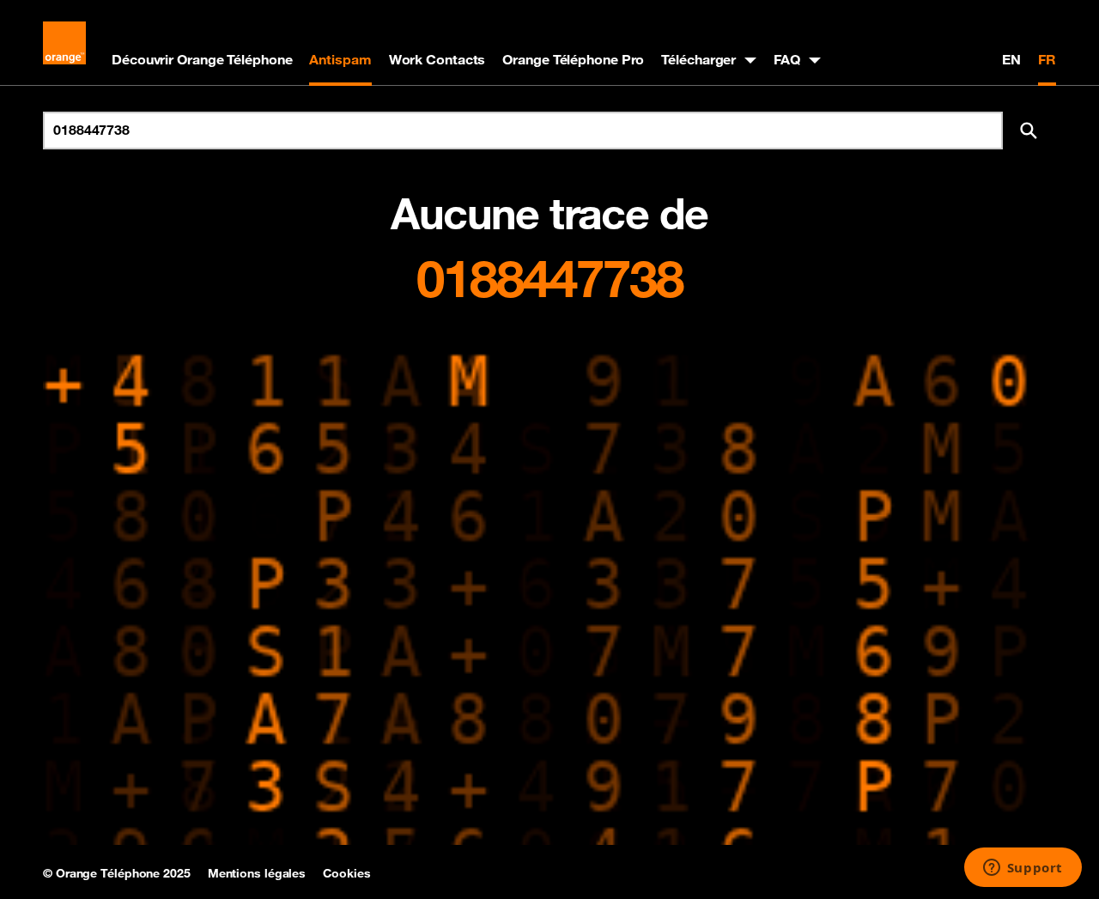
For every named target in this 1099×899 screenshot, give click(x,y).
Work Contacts (437, 59)
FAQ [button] (787, 59)
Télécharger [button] (698, 59)
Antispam (340, 59)
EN (1011, 59)
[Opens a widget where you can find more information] (1022, 868)
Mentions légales (257, 873)
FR (1047, 59)
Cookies (346, 873)
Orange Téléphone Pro (573, 59)
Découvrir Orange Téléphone (202, 59)
